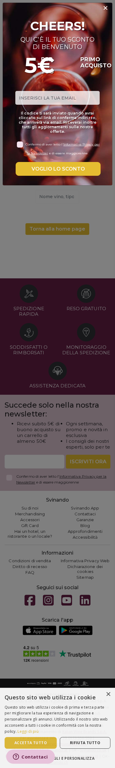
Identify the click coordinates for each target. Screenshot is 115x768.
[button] (57, 758)
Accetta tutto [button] (30, 742)
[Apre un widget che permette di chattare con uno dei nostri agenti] (30, 757)
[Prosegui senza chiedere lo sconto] (105, 8)
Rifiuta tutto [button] (85, 742)
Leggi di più (28, 731)
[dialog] (57, 728)
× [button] (108, 694)
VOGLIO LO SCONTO (58, 169)
